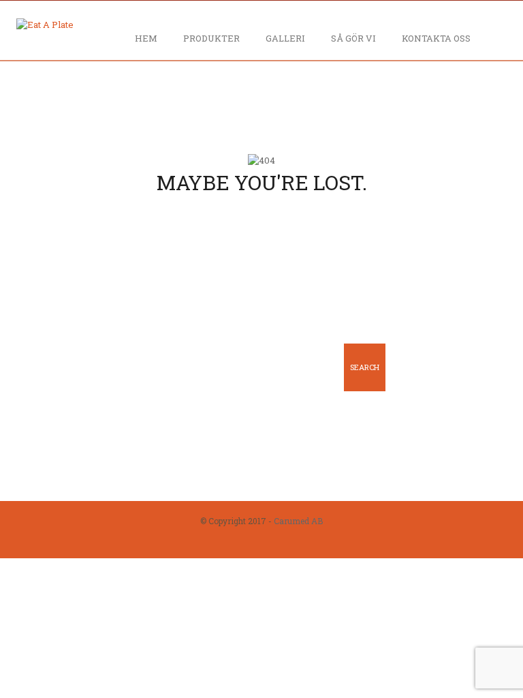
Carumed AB (298, 520)
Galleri (285, 38)
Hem (146, 38)
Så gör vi (353, 38)
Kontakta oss (436, 38)
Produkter (211, 38)
